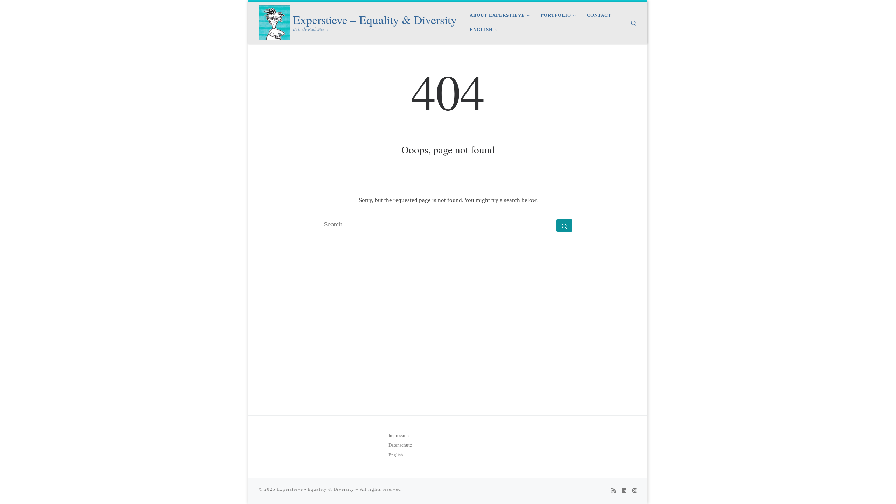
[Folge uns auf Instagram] (634, 490)
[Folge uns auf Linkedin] (624, 490)
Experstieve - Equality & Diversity (315, 489)
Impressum (398, 435)
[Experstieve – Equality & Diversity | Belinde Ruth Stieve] (274, 21)
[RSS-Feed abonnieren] (613, 490)
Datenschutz (400, 445)
